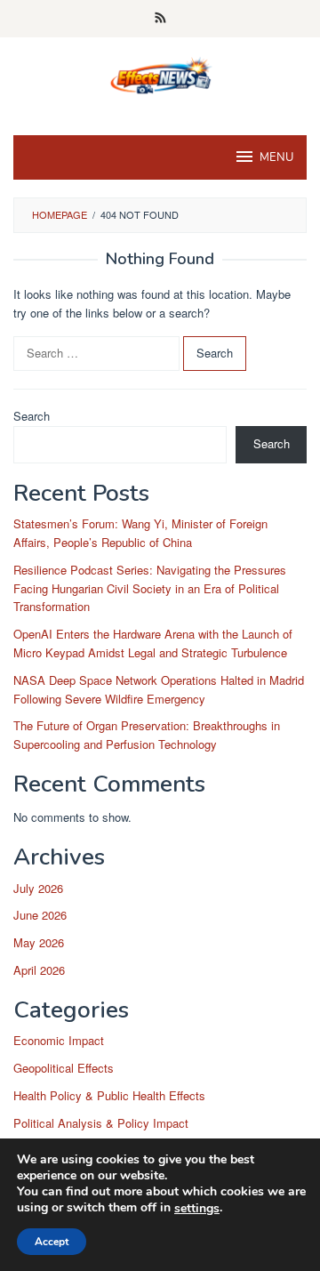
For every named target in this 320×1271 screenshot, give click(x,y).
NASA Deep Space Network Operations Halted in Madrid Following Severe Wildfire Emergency (158, 689)
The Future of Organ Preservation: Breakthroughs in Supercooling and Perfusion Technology (146, 734)
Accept (51, 1242)
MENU (276, 157)
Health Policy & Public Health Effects (109, 1095)
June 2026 (40, 914)
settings (197, 1209)
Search (31, 415)
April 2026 (39, 969)
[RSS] (160, 18)
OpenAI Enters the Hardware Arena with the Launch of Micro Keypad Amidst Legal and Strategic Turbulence (152, 643)
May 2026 (38, 942)
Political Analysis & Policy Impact (100, 1122)
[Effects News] (160, 75)
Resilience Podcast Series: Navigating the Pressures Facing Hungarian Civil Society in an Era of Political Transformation (149, 588)
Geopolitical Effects (63, 1067)
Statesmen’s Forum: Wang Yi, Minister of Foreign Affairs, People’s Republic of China (140, 533)
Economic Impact (58, 1040)
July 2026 (38, 888)
